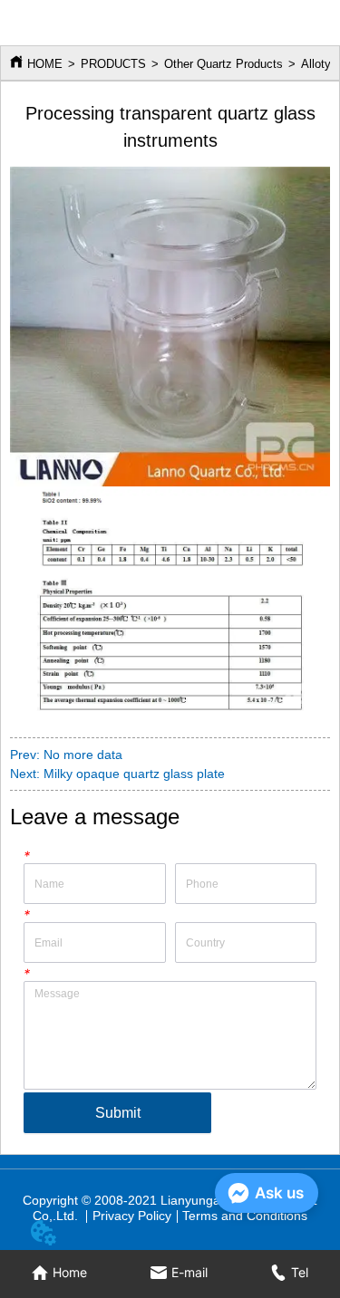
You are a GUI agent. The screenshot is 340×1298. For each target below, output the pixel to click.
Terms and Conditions (244, 1215)
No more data (83, 754)
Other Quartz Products (223, 64)
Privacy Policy (131, 1215)
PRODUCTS (113, 64)
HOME (45, 64)
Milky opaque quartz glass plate (134, 773)
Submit (118, 1112)
